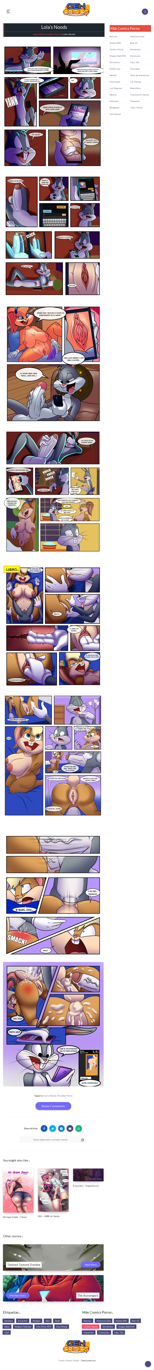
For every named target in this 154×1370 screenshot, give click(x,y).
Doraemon (135, 49)
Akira (7, 1326)
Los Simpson (116, 88)
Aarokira (8, 1320)
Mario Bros (135, 88)
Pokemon (135, 101)
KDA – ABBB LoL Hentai (48, 1216)
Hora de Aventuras (139, 75)
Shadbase (114, 107)
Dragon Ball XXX (118, 56)
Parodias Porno (65, 1095)
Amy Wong (61, 1326)
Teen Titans (136, 107)
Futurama (135, 69)
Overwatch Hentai (139, 95)
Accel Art (23, 1320)
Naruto (113, 95)
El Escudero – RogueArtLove (86, 1186)
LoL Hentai (135, 82)
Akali (57, 1320)
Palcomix (114, 101)
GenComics (39, 34)
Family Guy (115, 69)
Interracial (115, 82)
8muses (113, 36)
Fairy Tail (134, 62)
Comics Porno (54, 34)
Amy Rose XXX (43, 1326)
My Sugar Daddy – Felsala (15, 1217)
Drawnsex (135, 56)
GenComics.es (88, 1360)
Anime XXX (115, 43)
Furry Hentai (50, 1095)
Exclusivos (115, 62)
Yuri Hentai (115, 114)
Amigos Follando (23, 1326)
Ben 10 (133, 43)
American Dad (137, 36)
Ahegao (36, 1320)
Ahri (48, 1320)
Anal (6, 1332)
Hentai (113, 75)
